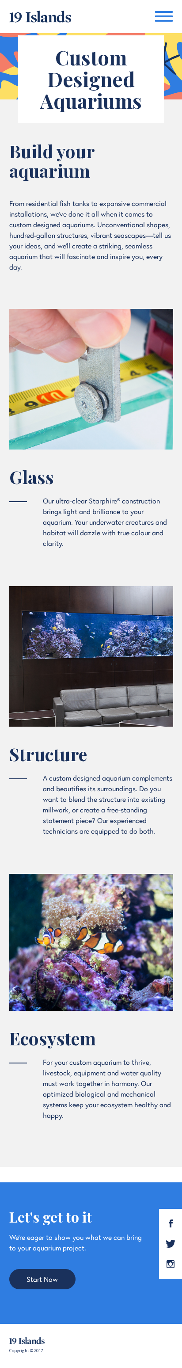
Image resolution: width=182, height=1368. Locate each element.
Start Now (42, 1278)
